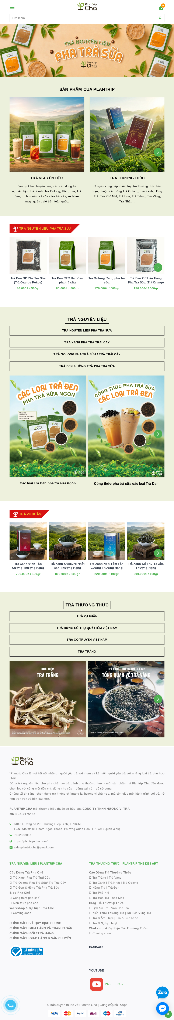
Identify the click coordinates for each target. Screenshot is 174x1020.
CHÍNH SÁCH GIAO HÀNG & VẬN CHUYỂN (40, 938)
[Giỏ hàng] (161, 9)
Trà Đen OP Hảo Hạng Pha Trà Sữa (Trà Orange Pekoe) (146, 282)
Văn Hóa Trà (120, 908)
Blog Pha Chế (20, 892)
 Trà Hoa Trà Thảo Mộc (106, 897)
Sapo (123, 1005)
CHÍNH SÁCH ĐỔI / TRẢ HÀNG (32, 933)
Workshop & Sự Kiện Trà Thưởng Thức (118, 928)
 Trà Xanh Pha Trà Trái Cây (30, 877)
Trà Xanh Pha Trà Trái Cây (86, 342)
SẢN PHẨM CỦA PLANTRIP (87, 89)
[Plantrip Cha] (87, 50)
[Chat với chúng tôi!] (162, 1008)
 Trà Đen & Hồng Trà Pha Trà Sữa (34, 887)
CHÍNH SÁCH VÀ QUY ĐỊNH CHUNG (35, 923)
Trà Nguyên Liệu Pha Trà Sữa (87, 330)
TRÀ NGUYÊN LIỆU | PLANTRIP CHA (36, 863)
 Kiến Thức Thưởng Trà (106, 913)
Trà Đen (113, 887)
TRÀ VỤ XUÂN (30, 514)
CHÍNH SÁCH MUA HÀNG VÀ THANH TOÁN (41, 928)
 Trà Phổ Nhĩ (99, 892)
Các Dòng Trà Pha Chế (26, 872)
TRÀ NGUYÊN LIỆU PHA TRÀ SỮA (45, 228)
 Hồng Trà (97, 887)
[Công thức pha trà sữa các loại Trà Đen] (126, 426)
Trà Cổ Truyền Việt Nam (87, 639)
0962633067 (22, 835)
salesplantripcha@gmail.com (34, 847)
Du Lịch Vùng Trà (139, 913)
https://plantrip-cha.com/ (31, 841)
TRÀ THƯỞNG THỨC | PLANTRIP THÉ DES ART (123, 863)
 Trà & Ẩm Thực (101, 918)
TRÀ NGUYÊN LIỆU (47, 178)
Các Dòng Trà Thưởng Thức (110, 872)
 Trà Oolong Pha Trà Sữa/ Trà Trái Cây (38, 882)
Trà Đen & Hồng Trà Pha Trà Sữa (87, 366)
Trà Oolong (130, 882)
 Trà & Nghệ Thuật (103, 923)
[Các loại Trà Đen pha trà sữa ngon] (48, 426)
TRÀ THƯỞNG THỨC (127, 178)
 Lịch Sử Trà (98, 908)
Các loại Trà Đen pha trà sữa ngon (48, 483)
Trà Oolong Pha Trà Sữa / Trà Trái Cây (86, 354)
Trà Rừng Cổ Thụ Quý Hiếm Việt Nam (87, 628)
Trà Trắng (87, 651)
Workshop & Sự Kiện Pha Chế (32, 908)
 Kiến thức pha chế (24, 903)
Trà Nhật (114, 882)
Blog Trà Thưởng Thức (106, 903)
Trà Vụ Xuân (87, 616)
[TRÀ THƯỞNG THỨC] (127, 134)
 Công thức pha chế (24, 897)
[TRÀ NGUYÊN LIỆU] (47, 134)
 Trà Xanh (97, 882)
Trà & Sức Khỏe (127, 918)
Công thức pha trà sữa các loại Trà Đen (126, 483)
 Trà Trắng (97, 877)
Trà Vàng (115, 877)
